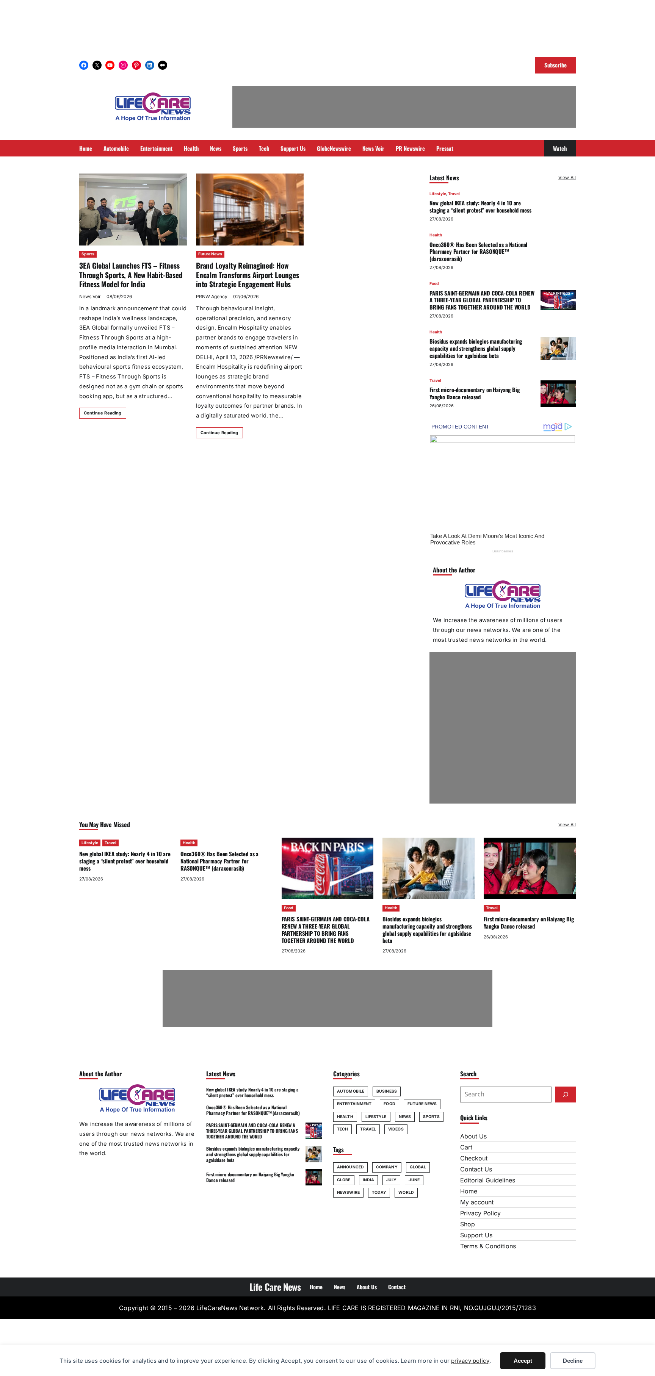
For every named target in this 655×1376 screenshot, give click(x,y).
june (414, 1179)
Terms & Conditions (488, 1246)
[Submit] (565, 1094)
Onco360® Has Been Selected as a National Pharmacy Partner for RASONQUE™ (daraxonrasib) (478, 251)
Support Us (476, 1235)
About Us (473, 1136)
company (387, 1167)
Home (468, 1191)
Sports (87, 254)
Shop (467, 1224)
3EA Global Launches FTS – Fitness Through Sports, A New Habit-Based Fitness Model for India (131, 274)
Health (435, 235)
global (418, 1167)
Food (434, 283)
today (379, 1192)
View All (567, 177)
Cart (466, 1147)
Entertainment (354, 1103)
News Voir (90, 296)
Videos (396, 1129)
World (406, 1192)
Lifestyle (437, 193)
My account (477, 1202)
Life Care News (275, 1286)
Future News (210, 254)
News (405, 1116)
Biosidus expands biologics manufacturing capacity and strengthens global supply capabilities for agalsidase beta (475, 348)
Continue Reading (103, 413)
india (369, 1179)
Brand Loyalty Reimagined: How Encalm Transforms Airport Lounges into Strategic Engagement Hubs (247, 274)
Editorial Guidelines (487, 1180)
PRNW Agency (211, 296)
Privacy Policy (480, 1213)
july (391, 1179)
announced (350, 1167)
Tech (342, 1129)
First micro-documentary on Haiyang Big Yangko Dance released (474, 393)
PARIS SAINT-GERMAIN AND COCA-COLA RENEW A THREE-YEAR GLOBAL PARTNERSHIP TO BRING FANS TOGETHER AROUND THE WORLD (481, 300)
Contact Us (476, 1169)
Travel (454, 193)
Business (386, 1091)
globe (344, 1179)
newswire (348, 1192)
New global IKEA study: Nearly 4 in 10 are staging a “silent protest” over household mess (480, 206)
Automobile (350, 1091)
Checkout (473, 1158)
